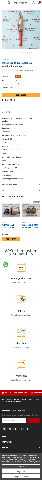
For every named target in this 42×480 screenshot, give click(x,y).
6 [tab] (21, 52)
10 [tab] (29, 52)
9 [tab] (27, 52)
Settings (21, 466)
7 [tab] (23, 52)
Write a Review (29, 71)
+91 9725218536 (14, 402)
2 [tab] (21, 244)
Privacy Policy (34, 461)
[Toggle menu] (3, 3)
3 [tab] (23, 244)
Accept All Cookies (21, 476)
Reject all (21, 471)
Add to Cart (11, 239)
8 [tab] (25, 52)
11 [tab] (31, 52)
